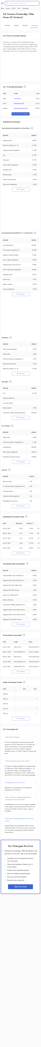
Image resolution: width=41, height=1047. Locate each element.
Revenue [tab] (25, 25)
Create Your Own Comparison (21, 114)
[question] (25, 87)
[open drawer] (2, 3)
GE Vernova (17, 98)
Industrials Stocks (19, 103)
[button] (20, 737)
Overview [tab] (7, 25)
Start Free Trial (20, 887)
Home (2, 8)
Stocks (8, 8)
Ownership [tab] (34, 25)
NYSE (14, 8)
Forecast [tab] (16, 25)
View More (22, 189)
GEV (19, 8)
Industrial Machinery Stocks (22, 108)
